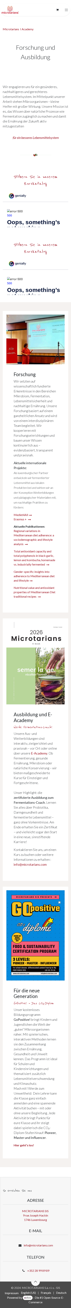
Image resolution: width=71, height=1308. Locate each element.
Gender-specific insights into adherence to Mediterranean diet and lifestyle (34, 576)
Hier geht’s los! (24, 1145)
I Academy (26, 29)
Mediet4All (21, 514)
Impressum (12, 1293)
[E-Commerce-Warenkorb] (57, 9)
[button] (35, 1281)
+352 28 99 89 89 (38, 1270)
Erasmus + (20, 519)
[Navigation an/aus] (66, 10)
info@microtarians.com (38, 1245)
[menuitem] (28, 1292)
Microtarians (11, 29)
